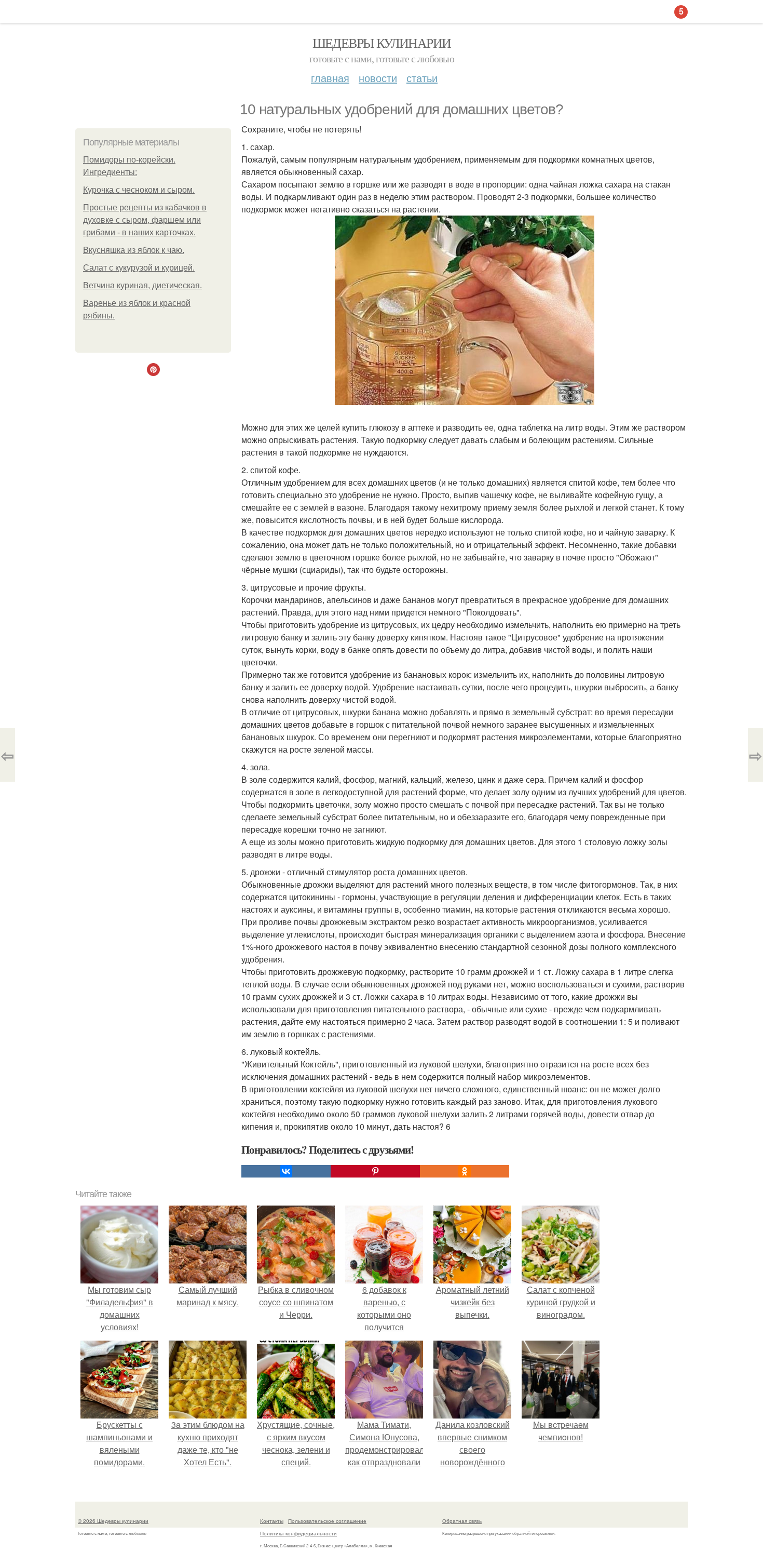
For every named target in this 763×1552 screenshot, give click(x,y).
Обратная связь (462, 1520)
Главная (330, 77)
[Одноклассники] (464, 1171)
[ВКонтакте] (286, 1171)
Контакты (271, 1520)
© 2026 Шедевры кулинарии (113, 1520)
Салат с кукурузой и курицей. (139, 267)
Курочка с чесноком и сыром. (139, 189)
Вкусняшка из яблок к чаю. (133, 250)
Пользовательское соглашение (327, 1520)
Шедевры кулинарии (381, 42)
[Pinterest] (375, 1171)
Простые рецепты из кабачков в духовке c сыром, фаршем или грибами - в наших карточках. (145, 220)
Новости (378, 77)
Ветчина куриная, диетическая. (142, 285)
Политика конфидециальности (298, 1533)
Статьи (422, 77)
